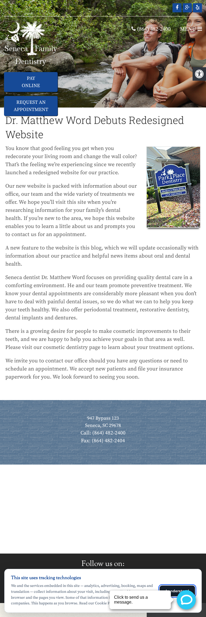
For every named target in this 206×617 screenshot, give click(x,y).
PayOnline (31, 82)
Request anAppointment (31, 106)
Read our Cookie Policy (98, 603)
